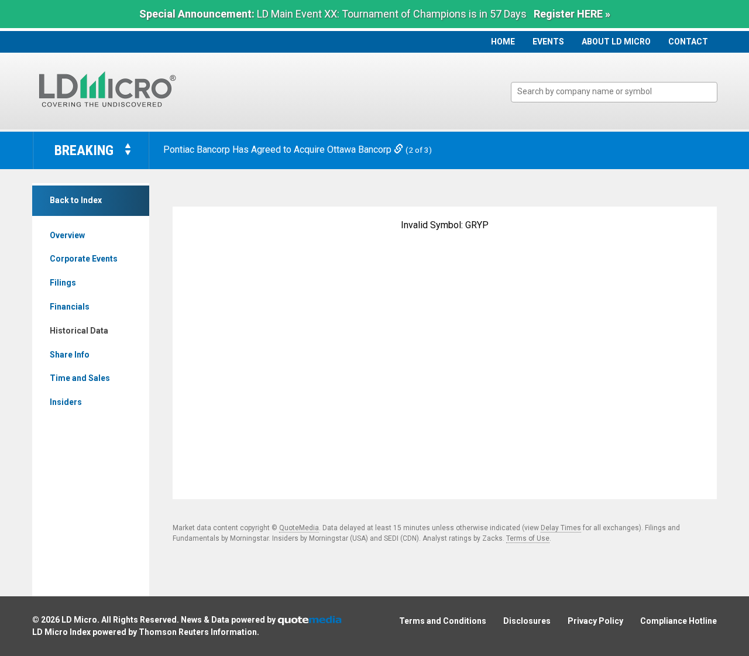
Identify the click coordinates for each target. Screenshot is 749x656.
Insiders (66, 402)
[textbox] (620, 92)
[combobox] (614, 92)
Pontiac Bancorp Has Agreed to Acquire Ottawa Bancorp (278, 149)
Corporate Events (84, 258)
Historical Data (79, 330)
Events (548, 41)
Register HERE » (572, 14)
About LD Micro (616, 41)
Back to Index (76, 200)
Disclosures (527, 621)
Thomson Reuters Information (198, 632)
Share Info (70, 354)
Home (503, 41)
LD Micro (79, 619)
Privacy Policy (595, 621)
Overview (67, 235)
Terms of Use (527, 538)
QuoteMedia (299, 528)
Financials (70, 306)
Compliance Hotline (678, 621)
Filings (63, 282)
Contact (688, 41)
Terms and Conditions (442, 621)
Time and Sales (80, 378)
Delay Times (561, 528)
